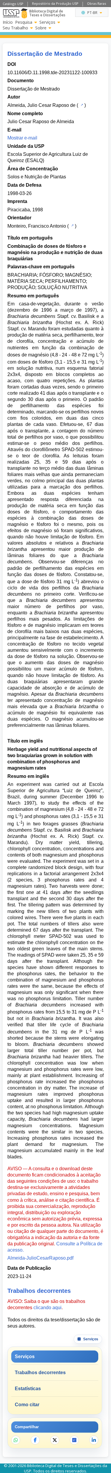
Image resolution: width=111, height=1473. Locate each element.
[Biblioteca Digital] (24, 13)
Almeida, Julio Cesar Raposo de (41, 105)
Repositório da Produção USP (55, 3)
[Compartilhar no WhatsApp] (15, 1440)
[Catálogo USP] (81, 105)
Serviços (47, 22)
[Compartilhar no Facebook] (35, 1440)
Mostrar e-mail (22, 137)
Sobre (40, 28)
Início (8, 22)
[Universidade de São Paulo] (11, 13)
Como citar (27, 1404)
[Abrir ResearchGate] (74, 1440)
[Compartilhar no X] (54, 1440)
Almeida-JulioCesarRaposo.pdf (40, 1257)
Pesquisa (23, 22)
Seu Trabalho (15, 28)
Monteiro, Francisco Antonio (36, 226)
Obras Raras (96, 3)
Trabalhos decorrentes (40, 1372)
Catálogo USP (13, 3)
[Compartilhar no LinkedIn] (93, 1440)
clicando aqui (47, 1307)
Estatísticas (28, 1388)
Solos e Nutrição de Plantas (36, 176)
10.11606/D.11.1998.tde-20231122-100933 (52, 72)
